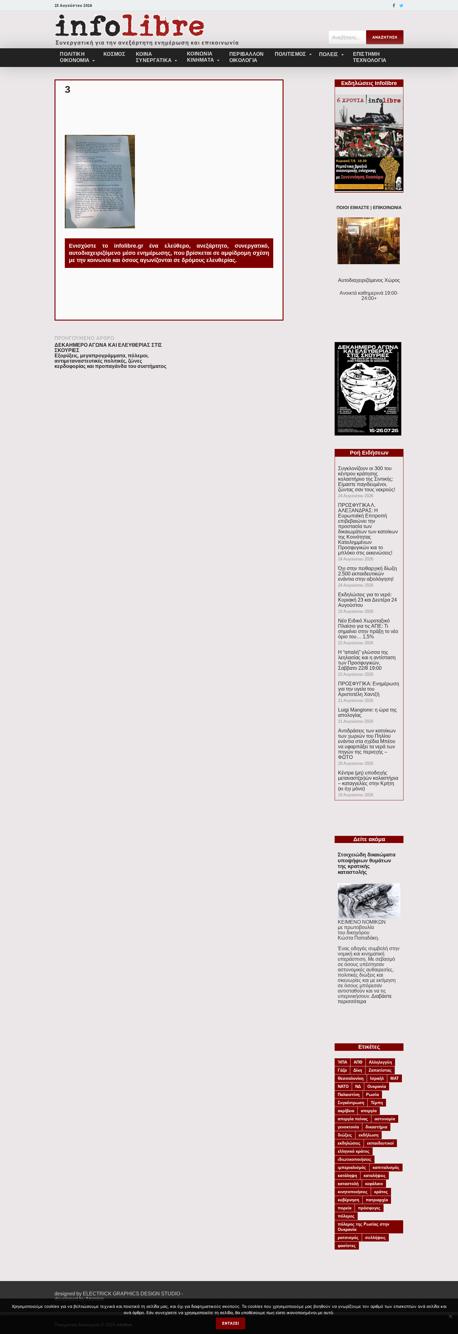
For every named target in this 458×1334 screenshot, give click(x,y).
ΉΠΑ (342, 1062)
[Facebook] (394, 5)
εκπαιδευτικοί (380, 1143)
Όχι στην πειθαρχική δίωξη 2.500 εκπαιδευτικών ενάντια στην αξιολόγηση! (367, 574)
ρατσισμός (348, 1237)
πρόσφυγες (369, 1208)
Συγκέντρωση (351, 1102)
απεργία (369, 1110)
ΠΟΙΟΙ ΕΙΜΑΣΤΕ (352, 207)
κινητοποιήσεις (353, 1191)
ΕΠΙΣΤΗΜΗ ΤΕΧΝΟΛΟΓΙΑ (370, 57)
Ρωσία (372, 1094)
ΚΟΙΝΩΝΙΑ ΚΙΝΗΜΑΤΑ (200, 57)
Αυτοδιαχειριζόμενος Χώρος (369, 280)
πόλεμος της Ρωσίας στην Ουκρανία (363, 1227)
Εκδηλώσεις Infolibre (369, 83)
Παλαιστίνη (349, 1094)
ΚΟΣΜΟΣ (114, 54)
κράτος (381, 1191)
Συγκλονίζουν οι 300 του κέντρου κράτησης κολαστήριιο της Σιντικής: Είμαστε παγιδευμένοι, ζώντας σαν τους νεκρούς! (366, 479)
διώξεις (345, 1135)
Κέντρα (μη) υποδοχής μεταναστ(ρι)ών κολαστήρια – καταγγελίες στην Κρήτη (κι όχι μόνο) (368, 780)
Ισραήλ (377, 1078)
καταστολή (348, 1183)
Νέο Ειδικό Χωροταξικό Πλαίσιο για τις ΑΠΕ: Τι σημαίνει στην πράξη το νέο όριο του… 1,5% (368, 628)
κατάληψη (347, 1175)
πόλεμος (346, 1216)
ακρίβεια (346, 1110)
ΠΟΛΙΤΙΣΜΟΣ (290, 54)
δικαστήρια (376, 1127)
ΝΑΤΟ (343, 1086)
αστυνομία (385, 1119)
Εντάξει (230, 1323)
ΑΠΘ (358, 1062)
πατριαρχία (377, 1200)
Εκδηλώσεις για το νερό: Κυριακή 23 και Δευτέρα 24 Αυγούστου (367, 600)
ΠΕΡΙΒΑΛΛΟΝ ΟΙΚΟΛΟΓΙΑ (246, 57)
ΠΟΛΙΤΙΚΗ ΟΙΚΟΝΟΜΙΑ (74, 57)
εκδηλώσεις (349, 1143)
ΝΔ (358, 1086)
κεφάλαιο (374, 1183)
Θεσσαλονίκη (351, 1078)
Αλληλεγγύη (380, 1062)
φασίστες (347, 1245)
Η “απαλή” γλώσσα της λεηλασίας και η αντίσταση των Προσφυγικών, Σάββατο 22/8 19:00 (367, 660)
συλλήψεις (375, 1237)
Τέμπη (377, 1102)
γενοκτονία (348, 1127)
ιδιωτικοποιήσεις (354, 1159)
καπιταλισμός (386, 1167)
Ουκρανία (376, 1086)
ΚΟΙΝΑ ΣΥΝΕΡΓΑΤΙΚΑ (154, 57)
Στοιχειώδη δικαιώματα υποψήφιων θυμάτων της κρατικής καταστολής (366, 863)
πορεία (344, 1208)
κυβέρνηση (348, 1200)
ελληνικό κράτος (354, 1151)
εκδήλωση (369, 1135)
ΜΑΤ (394, 1078)
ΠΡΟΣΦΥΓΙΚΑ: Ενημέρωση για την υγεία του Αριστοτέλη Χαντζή (368, 689)
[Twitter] (401, 5)
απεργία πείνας (353, 1119)
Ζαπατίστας (380, 1070)
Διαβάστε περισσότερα (365, 998)
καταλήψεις (375, 1175)
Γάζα (342, 1070)
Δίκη (357, 1070)
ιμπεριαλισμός (352, 1167)
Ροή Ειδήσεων (369, 453)
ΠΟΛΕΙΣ (328, 54)
